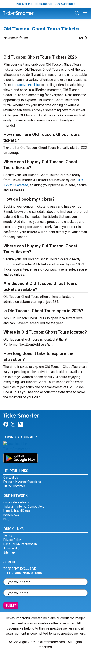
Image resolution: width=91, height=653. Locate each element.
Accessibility (11, 548)
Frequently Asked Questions (22, 481)
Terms (7, 535)
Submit (11, 605)
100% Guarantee (14, 486)
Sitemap (9, 552)
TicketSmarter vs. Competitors (23, 506)
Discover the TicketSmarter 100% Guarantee (45, 4)
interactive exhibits (26, 85)
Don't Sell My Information (20, 544)
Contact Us (10, 477)
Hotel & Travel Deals (16, 510)
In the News (11, 515)
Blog (6, 519)
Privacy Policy (12, 539)
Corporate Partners (16, 502)
